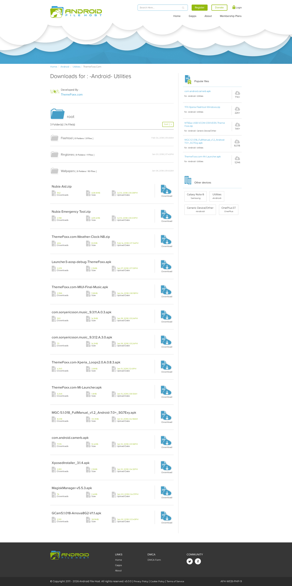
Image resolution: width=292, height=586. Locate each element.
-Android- (65, 66)
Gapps (192, 16)
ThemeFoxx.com (72, 94)
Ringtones (67, 154)
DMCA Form (154, 560)
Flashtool (67, 138)
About (208, 16)
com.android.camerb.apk (70, 438)
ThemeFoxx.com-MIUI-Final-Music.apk (80, 287)
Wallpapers (68, 171)
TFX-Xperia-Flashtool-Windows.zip (202, 107)
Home (177, 16)
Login (238, 7)
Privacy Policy (141, 581)
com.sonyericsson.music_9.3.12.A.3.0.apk (82, 337)
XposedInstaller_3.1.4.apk (71, 463)
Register (199, 7)
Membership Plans (231, 16)
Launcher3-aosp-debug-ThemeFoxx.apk (81, 262)
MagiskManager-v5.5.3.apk (72, 488)
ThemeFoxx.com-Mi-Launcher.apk (77, 387)
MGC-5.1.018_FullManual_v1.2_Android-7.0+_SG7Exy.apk (94, 412)
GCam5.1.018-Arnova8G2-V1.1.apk (76, 513)
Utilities (76, 66)
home (53, 66)
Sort (167, 124)
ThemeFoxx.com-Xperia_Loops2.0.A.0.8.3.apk (86, 362)
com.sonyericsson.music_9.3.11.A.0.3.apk (81, 312)
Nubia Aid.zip (62, 186)
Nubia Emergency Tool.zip (71, 212)
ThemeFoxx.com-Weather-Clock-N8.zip (81, 237)
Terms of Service (175, 581)
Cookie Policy (157, 581)
